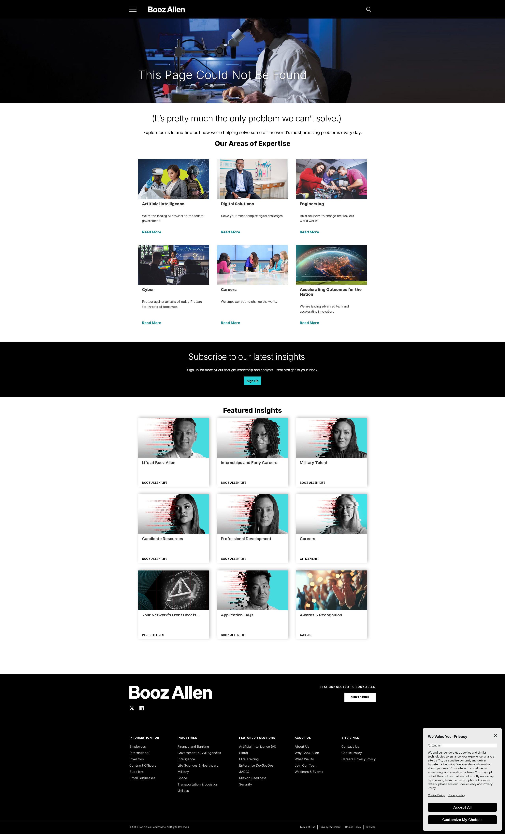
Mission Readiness (252, 778)
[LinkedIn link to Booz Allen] (141, 708)
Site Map (371, 827)
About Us (302, 746)
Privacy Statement (330, 827)
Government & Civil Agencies (199, 753)
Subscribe (360, 697)
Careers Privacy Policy (358, 759)
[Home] (166, 9)
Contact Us (350, 746)
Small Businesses (142, 778)
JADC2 (244, 772)
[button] (368, 9)
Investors (136, 759)
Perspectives (153, 635)
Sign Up (252, 381)
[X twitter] (131, 708)
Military (183, 772)
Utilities (183, 791)
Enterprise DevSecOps (256, 765)
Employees (137, 746)
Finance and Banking (193, 746)
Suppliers (136, 772)
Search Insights (252, 664)
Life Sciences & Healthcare (198, 765)
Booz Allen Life (154, 482)
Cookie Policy (351, 753)
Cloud (243, 753)
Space (182, 778)
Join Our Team (306, 765)
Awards (306, 635)
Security (245, 784)
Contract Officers (142, 765)
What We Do (304, 759)
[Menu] (133, 9)
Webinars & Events (309, 772)
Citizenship (309, 558)
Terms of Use (307, 827)
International (139, 753)
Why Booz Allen (307, 753)
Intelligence (186, 759)
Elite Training (249, 759)
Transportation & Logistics (198, 784)
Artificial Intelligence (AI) (257, 746)
